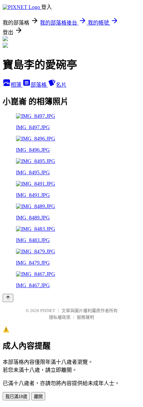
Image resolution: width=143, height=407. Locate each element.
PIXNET (47, 310)
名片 (61, 85)
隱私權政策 (60, 317)
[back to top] (8, 298)
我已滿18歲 (16, 396)
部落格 (39, 85)
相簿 (17, 85)
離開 (38, 396)
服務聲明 (85, 317)
